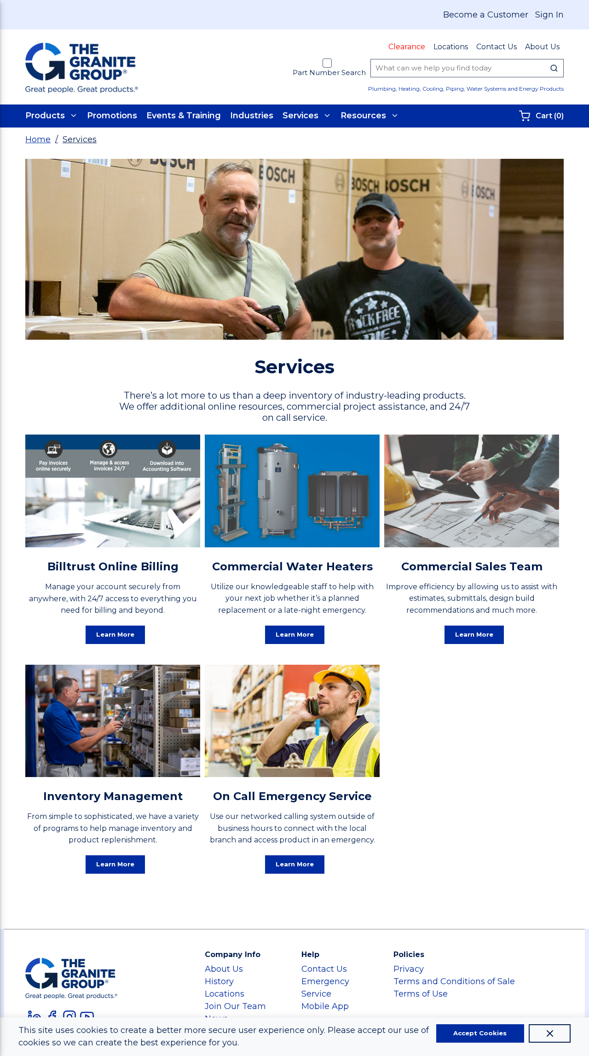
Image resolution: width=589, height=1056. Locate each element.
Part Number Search (329, 72)
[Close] (550, 1033)
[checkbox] (327, 63)
